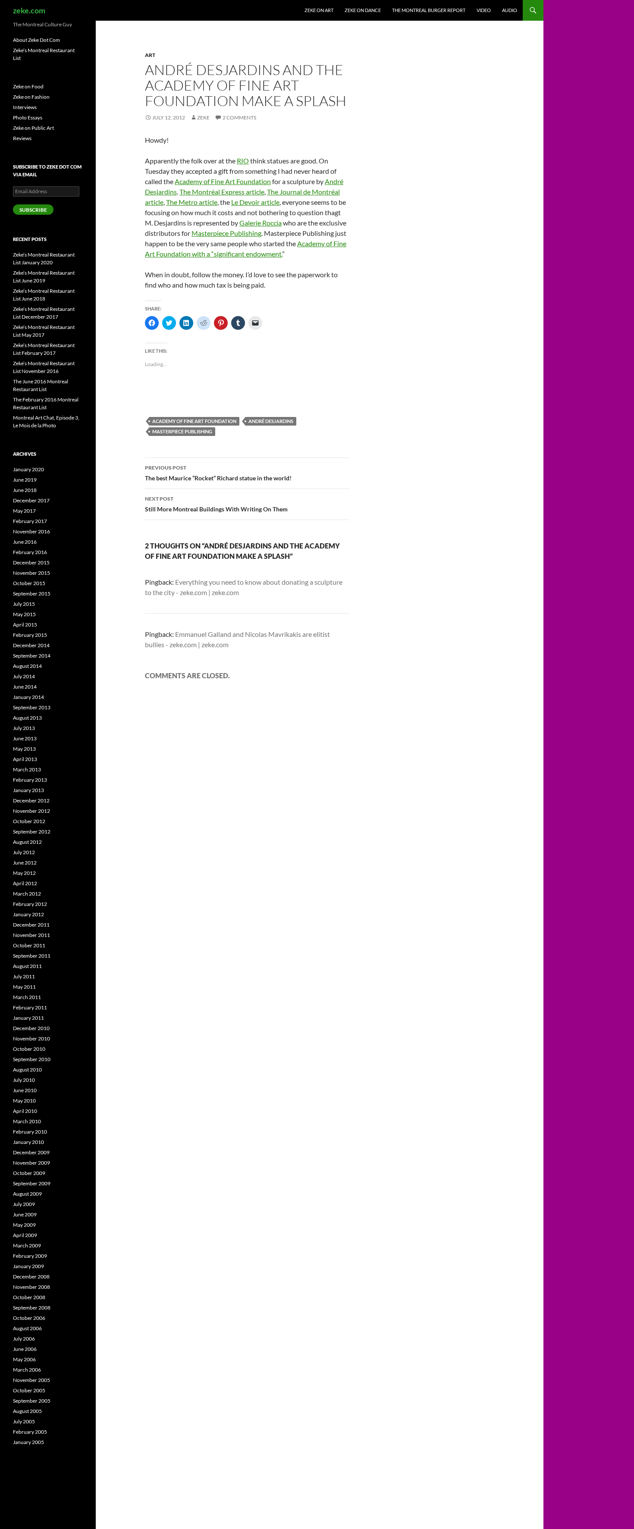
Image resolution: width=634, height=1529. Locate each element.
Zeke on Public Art (33, 128)
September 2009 (31, 1183)
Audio (509, 10)
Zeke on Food (28, 86)
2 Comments (239, 117)
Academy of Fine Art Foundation (223, 181)
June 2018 (25, 490)
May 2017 (24, 511)
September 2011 (31, 955)
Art (150, 55)
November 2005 (31, 1380)
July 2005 (24, 1421)
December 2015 (31, 562)
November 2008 (31, 1287)
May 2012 (24, 873)
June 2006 (25, 1349)
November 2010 (31, 1038)
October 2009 (29, 1173)
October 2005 (29, 1390)
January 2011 (28, 1018)
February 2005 (30, 1432)
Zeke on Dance (363, 10)
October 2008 (29, 1297)
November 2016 (31, 531)
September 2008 (31, 1307)
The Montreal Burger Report (428, 10)
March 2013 (27, 769)
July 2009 (24, 1204)
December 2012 (31, 800)
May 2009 (24, 1225)
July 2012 (24, 852)
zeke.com (29, 10)
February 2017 (30, 521)
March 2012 (27, 893)
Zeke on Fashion (31, 97)
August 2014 (27, 666)
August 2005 (27, 1411)
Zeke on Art (318, 10)
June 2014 (25, 686)
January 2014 (28, 697)
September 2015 (31, 593)
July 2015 (24, 604)
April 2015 (25, 624)
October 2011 (29, 945)
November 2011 (31, 935)
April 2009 (25, 1235)
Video (484, 10)
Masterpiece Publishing (226, 233)
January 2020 (28, 469)
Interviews (25, 107)
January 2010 (28, 1142)
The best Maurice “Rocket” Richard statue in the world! (218, 473)
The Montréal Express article (221, 192)
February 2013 (30, 780)
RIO (243, 161)
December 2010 (31, 1028)
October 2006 (29, 1318)
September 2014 (31, 655)
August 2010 (27, 1069)
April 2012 (25, 883)
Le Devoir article (255, 202)
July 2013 (24, 728)
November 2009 (31, 1162)
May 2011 (24, 987)
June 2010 (25, 1090)
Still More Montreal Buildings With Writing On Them (216, 504)
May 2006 (24, 1359)
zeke (203, 117)
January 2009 (28, 1266)
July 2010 (24, 1080)
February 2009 (30, 1256)
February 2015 (30, 635)
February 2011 (30, 1007)
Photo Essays (27, 117)
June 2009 (25, 1214)
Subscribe (33, 210)
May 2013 (24, 749)
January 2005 (28, 1442)
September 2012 (31, 831)
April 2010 (25, 1111)
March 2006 (27, 1369)
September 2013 (31, 707)
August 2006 (27, 1328)
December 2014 (31, 645)
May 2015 (24, 614)
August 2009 (27, 1194)
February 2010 (30, 1131)
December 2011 (31, 924)
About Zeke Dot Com (36, 40)
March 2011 (27, 997)
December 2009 (31, 1152)
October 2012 (29, 821)
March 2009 (27, 1245)
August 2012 (27, 842)
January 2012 (28, 914)
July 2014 (24, 676)
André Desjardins (270, 421)
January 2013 (28, 790)
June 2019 (25, 479)
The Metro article (191, 202)
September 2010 (31, 1059)
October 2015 (29, 583)
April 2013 (25, 759)
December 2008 (31, 1276)
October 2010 (29, 1049)
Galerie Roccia (260, 223)
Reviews (22, 138)
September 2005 (31, 1400)
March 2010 (27, 1121)
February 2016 (30, 552)
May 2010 (24, 1100)
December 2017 (31, 500)
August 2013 (27, 717)
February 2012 (30, 904)
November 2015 (31, 573)
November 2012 (31, 811)
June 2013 (25, 738)
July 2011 (24, 976)
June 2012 (25, 862)
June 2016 (25, 542)
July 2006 (24, 1338)
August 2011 (27, 966)
